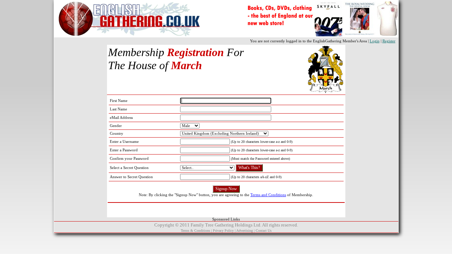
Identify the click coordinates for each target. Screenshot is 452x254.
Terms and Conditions (268, 195)
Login (375, 41)
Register (389, 41)
